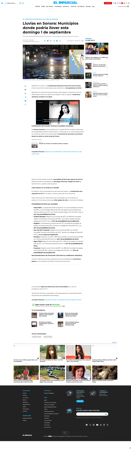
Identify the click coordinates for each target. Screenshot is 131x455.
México (24, 393)
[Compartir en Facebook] (48, 40)
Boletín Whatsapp (49, 393)
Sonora (38, 19)
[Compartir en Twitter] (51, 40)
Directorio (46, 416)
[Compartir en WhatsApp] (45, 40)
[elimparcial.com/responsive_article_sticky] (130, 448)
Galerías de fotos (27, 418)
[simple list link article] (96, 49)
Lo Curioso (25, 397)
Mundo (25, 395)
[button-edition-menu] (117, 6)
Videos (24, 420)
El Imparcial (28, 19)
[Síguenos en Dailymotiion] (107, 425)
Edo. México (49, 6)
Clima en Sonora (48, 336)
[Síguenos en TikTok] (124, 2)
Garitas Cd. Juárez (122, 6)
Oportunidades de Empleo (51, 413)
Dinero (24, 400)
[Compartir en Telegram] (54, 40)
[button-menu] (2, 3)
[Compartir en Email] (57, 40)
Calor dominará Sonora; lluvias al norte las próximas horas (72, 324)
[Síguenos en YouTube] (122, 2)
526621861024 (80, 392)
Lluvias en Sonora (50, 19)
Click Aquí (80, 401)
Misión (45, 409)
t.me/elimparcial (103, 392)
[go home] (27, 435)
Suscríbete (108, 3)
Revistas (88, 6)
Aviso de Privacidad (49, 404)
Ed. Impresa (81, 6)
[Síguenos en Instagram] (120, 2)
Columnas (73, 6)
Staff (45, 400)
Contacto (46, 418)
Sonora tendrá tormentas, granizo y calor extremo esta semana (46, 315)
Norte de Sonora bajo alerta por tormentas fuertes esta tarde (71, 315)
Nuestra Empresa (49, 411)
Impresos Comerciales (50, 402)
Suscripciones (48, 420)
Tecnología (26, 409)
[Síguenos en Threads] (126, 2)
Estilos (24, 406)
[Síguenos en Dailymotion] (129, 2)
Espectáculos (26, 404)
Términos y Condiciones (96, 417)
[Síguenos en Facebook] (115, 2)
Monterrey (66, 6)
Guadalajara (58, 6)
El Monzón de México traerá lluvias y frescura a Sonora (46, 324)
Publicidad (47, 422)
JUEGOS (37, 6)
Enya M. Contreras (29, 40)
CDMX (43, 6)
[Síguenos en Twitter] (117, 2)
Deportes (25, 402)
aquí (63, 306)
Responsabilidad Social (50, 407)
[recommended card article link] (35, 145)
